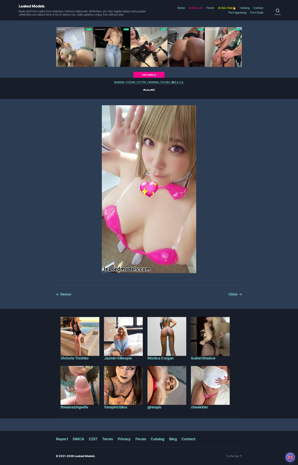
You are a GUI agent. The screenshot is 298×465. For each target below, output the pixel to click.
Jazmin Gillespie (118, 358)
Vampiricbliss (115, 407)
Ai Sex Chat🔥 (227, 7)
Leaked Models (32, 6)
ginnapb (154, 407)
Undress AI (195, 7)
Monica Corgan (160, 358)
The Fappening (237, 12)
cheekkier (199, 407)
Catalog (245, 7)
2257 (93, 439)
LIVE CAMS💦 (149, 75)
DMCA (78, 439)
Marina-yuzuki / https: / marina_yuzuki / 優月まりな (149, 82)
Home (181, 7)
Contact (258, 7)
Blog (173, 439)
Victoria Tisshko (74, 358)
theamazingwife (74, 407)
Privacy (124, 439)
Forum (210, 7)
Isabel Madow (203, 358)
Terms (107, 439)
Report (62, 439)
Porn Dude (256, 12)
